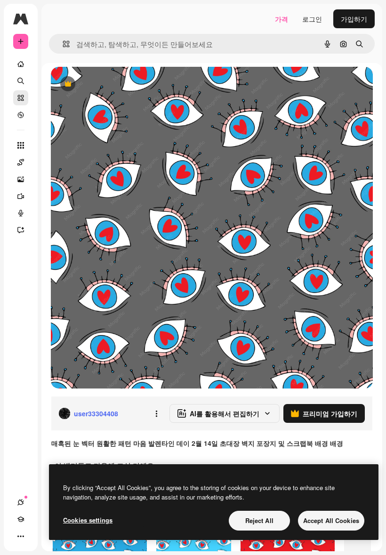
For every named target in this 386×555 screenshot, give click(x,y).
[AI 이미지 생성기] (20, 179)
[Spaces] (20, 162)
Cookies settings (88, 519)
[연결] (20, 502)
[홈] (20, 63)
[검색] (20, 80)
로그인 (312, 19)
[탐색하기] (20, 114)
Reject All (259, 520)
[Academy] (20, 519)
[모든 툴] (20, 145)
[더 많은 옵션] (156, 413)
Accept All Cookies (331, 520)
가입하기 (354, 19)
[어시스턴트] (20, 230)
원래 (105, 84)
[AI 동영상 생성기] (20, 196)
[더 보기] (20, 536)
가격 (281, 19)
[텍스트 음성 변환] (20, 213)
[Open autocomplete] (62, 44)
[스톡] (20, 97)
